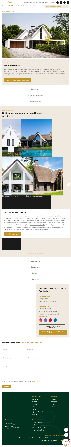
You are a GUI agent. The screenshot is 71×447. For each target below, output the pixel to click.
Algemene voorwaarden (58, 438)
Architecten (35, 399)
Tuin (33, 407)
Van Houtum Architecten (11, 63)
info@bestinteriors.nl (38, 430)
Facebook (54, 399)
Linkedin (53, 407)
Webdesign (32, 438)
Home (3, 11)
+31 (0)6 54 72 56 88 (39, 427)
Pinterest (54, 404)
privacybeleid (36, 381)
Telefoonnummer (31, 358)
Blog (46, 2)
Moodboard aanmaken (30, 2)
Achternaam (29, 349)
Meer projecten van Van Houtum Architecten (52, 332)
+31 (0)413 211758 (45, 309)
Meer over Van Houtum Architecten (17, 80)
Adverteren (22, 438)
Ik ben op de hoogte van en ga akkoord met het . (22, 381)
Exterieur (35, 404)
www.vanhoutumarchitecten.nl (49, 314)
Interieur (34, 402)
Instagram (54, 402)
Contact (52, 2)
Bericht (5, 366)
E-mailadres (7, 358)
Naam (5, 349)
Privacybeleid (43, 438)
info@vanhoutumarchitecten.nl (49, 311)
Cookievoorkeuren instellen (49, 440)
